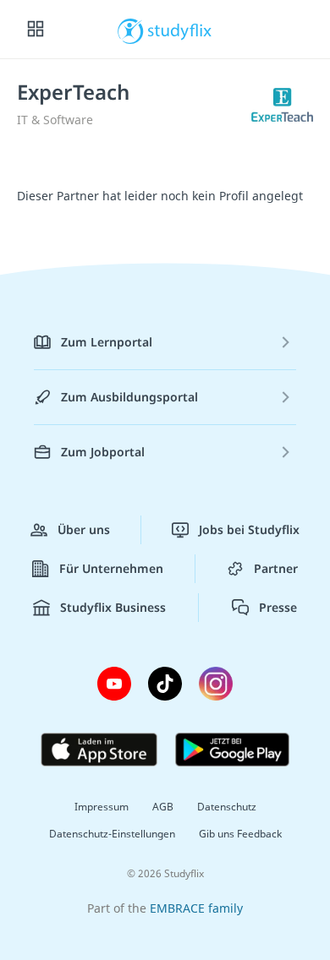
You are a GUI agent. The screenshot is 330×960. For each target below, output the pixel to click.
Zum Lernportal (106, 342)
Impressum (101, 806)
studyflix (179, 30)
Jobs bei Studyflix (249, 529)
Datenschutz (226, 806)
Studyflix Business (113, 607)
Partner (276, 568)
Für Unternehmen (111, 568)
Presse (278, 607)
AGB (162, 806)
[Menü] (35, 30)
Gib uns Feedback (240, 833)
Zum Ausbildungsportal (129, 397)
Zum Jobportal (103, 452)
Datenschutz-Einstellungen (112, 833)
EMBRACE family (196, 908)
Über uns (84, 529)
